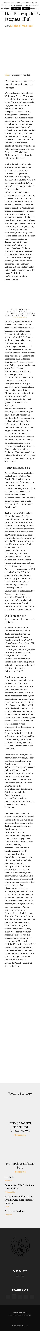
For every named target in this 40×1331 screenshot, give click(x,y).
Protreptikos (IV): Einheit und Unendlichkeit (20, 1126)
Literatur (8, 1215)
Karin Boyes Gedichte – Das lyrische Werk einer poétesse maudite (19, 1199)
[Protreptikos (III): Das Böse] (20, 1149)
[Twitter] (26, 1297)
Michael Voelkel (21, 25)
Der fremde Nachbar (15, 1211)
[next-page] (9, 1220)
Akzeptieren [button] (16, 8)
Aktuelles (8, 1180)
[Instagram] (14, 1296)
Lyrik (7, 1206)
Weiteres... (34, 8)
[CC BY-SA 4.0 (19, 317)
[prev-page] (6, 1220)
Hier (7, 75)
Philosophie (20, 1135)
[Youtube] (32, 1297)
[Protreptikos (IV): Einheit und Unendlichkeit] (20, 1108)
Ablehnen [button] (25, 8)
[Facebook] (8, 1297)
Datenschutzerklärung (19, 1312)
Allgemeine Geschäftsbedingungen (20, 1315)
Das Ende (9, 1177)
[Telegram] (20, 1297)
